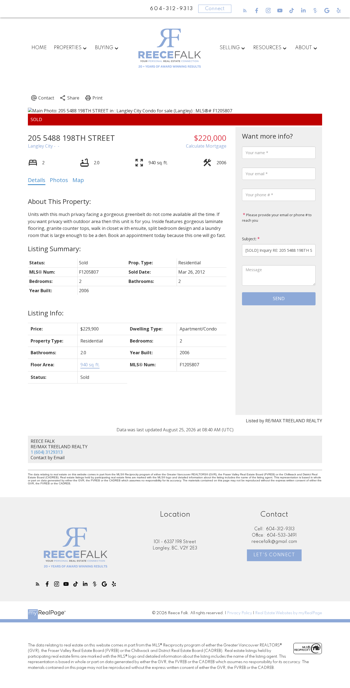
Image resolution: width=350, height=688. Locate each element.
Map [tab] (78, 180)
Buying (104, 47)
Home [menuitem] (39, 47)
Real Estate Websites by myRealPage (288, 613)
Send (279, 298)
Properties (67, 47)
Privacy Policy (239, 613)
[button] (244, 10)
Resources (267, 47)
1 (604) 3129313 (47, 452)
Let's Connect (274, 555)
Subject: (249, 238)
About (303, 47)
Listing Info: (46, 312)
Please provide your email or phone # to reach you (277, 217)
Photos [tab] (59, 180)
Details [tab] (36, 180)
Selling (230, 47)
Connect (214, 8)
